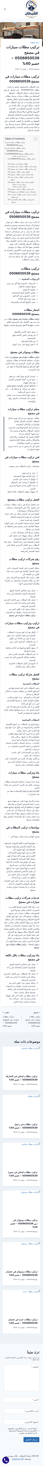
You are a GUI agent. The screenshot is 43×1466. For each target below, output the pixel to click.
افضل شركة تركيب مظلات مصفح (22, 182)
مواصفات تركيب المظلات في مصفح (24, 192)
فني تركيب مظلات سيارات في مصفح (23, 169)
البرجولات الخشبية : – (22, 156)
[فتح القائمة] (5, 9)
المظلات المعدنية (21, 184)
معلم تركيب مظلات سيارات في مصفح (24, 166)
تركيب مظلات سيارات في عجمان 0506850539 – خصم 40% (32, 1019)
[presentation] (21, 1059)
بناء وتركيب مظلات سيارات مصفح (22, 189)
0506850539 (18, 81)
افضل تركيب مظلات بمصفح (20, 172)
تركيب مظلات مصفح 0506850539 (21, 154)
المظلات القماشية (21, 187)
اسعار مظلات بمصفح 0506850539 (23, 160)
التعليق (34, 1367)
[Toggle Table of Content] (34, 139)
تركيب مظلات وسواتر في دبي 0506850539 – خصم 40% (23, 1223)
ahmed (31, 69)
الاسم (35, 1400)
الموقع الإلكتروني (31, 1422)
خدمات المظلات (34, 42)
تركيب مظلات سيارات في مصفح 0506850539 (15, 143)
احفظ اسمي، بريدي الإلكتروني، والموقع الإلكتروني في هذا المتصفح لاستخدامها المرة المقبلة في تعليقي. (22, 1430)
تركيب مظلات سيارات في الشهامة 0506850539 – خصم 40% (11, 1019)
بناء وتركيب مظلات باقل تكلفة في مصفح (23, 201)
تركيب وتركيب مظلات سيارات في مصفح (22, 178)
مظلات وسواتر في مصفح (19, 164)
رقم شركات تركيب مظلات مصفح (22, 174)
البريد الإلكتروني (31, 1411)
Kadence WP (18, 1459)
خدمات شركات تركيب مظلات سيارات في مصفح (24, 196)
